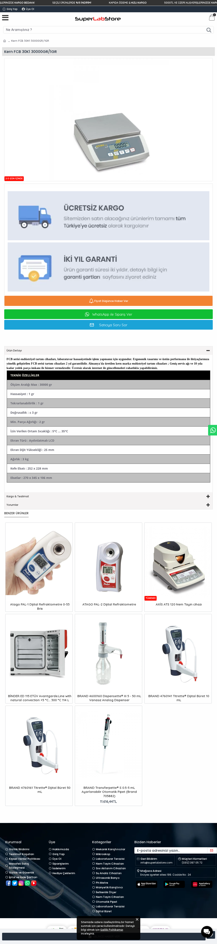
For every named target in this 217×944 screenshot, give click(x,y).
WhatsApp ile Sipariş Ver (112, 314)
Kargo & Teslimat (18, 496)
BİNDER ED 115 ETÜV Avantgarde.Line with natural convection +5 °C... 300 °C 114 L (39, 698)
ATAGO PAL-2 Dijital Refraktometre (109, 604)
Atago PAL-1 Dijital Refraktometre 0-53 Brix (40, 606)
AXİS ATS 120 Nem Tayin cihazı (179, 604)
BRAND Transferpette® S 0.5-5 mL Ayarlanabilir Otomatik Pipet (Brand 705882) (109, 792)
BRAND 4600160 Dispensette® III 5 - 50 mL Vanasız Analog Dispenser (109, 698)
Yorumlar (12, 505)
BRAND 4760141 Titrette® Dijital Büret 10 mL (178, 698)
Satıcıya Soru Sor (113, 325)
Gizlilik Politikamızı (111, 929)
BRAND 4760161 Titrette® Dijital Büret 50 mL (39, 790)
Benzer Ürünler (16, 513)
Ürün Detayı (14, 350)
